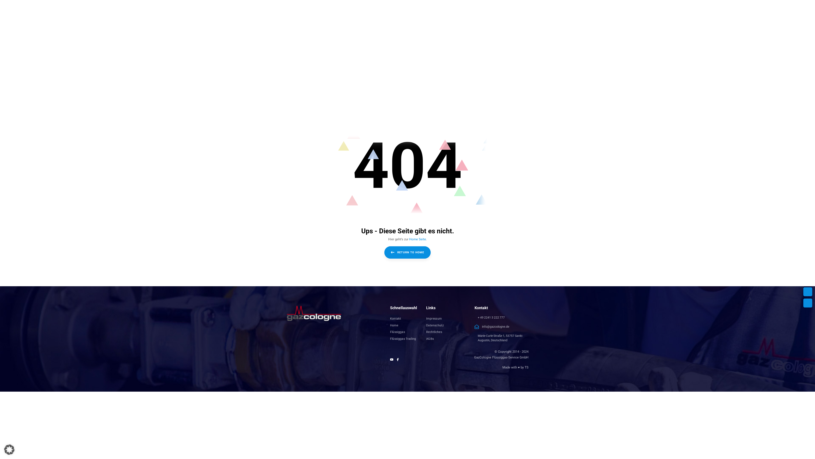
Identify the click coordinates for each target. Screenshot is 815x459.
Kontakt (395, 318)
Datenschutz (435, 325)
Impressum (434, 318)
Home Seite (417, 239)
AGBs (430, 338)
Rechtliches (434, 332)
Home (394, 325)
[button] (9, 449)
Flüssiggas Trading (403, 338)
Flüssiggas (397, 332)
